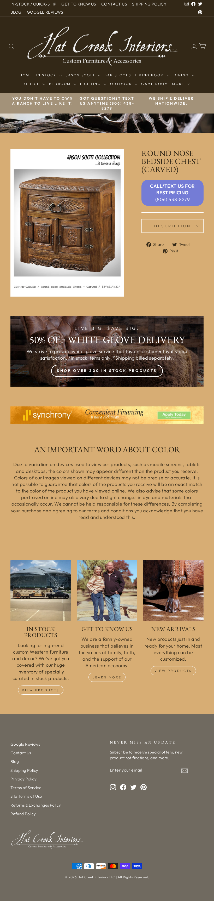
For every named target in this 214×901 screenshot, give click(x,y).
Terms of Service (25, 787)
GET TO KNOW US (78, 4)
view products (173, 671)
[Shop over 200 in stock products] (107, 351)
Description (172, 226)
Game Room (154, 84)
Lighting (91, 84)
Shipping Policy (24, 770)
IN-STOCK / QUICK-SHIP (33, 4)
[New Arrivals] (173, 590)
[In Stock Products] (40, 590)
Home (26, 75)
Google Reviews (25, 744)
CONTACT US (114, 4)
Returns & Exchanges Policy (35, 805)
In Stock (47, 75)
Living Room (150, 75)
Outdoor (121, 84)
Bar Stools (117, 75)
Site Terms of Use (26, 796)
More (179, 84)
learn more (107, 677)
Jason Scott (81, 75)
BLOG (16, 12)
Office (32, 84)
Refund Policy (23, 813)
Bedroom (60, 84)
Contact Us (20, 752)
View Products (41, 690)
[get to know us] (107, 590)
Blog (14, 761)
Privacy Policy (23, 779)
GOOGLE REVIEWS (45, 12)
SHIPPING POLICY (149, 4)
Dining (182, 75)
